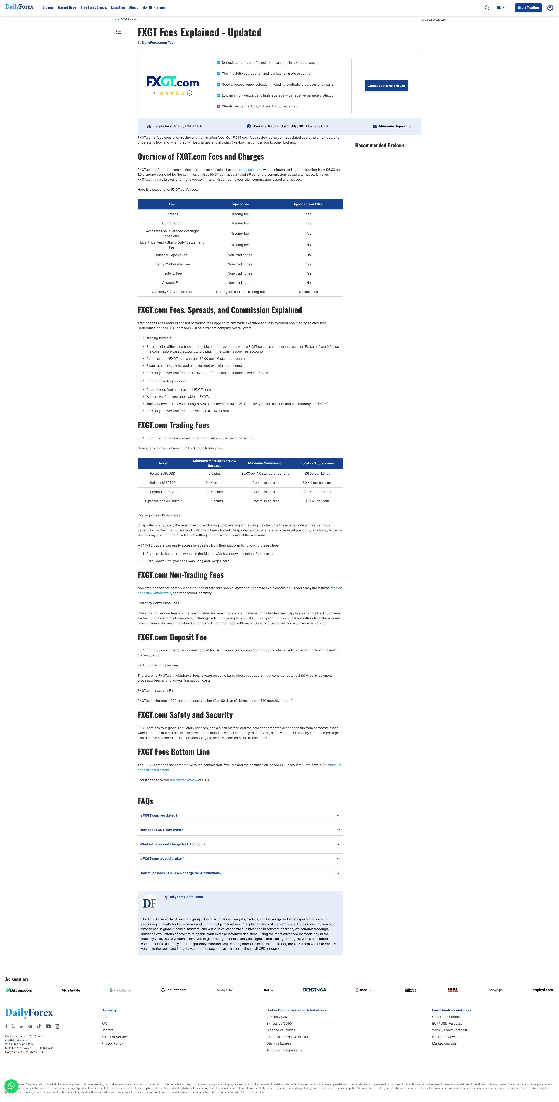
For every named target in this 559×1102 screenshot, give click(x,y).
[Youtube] (48, 1026)
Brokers (48, 7)
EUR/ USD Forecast (447, 1023)
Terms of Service (114, 1037)
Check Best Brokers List (386, 86)
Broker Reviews (444, 1037)
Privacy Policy (112, 1043)
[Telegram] (30, 1026)
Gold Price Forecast (447, 1017)
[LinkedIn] (21, 1026)
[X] (13, 1026)
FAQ (104, 1023)
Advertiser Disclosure (433, 19)
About (133, 7)
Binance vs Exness (281, 1030)
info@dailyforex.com (17, 1040)
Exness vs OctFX (279, 1023)
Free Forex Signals (94, 7)
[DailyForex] (29, 1013)
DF (115, 19)
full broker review (183, 780)
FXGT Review (129, 19)
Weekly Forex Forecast (449, 1030)
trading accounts (249, 170)
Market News (67, 7)
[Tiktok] (38, 1026)
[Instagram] (57, 1026)
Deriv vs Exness (279, 1043)
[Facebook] (6, 1026)
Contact (107, 1030)
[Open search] (487, 7)
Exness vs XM (277, 1017)
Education (118, 7)
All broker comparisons (284, 1050)
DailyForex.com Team (186, 897)
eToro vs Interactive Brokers (288, 1037)
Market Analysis (444, 1043)
